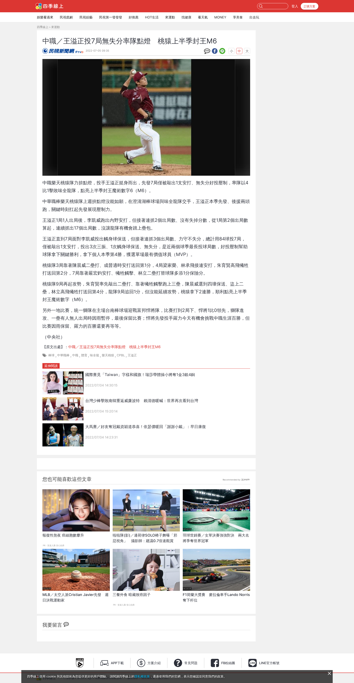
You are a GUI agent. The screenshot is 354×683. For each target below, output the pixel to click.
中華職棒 (63, 355)
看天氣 (203, 17)
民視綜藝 (86, 17)
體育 (84, 355)
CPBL (121, 355)
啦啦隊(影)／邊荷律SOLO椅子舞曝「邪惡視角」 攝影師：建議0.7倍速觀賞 (145, 538)
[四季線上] (49, 6)
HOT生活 (152, 17)
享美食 (238, 17)
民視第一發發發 (110, 17)
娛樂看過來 (45, 17)
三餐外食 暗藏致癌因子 (132, 594)
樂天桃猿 (108, 355)
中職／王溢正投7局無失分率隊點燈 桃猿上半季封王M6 (114, 347)
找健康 (186, 17)
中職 (75, 355)
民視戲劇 (66, 17)
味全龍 (94, 355)
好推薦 (133, 17)
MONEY (220, 17)
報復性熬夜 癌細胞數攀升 (63, 535)
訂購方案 (309, 6)
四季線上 (42, 27)
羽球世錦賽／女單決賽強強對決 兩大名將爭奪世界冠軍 (216, 538)
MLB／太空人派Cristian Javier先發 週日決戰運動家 (75, 597)
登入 (295, 6)
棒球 (51, 355)
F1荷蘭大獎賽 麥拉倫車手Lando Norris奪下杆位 (216, 597)
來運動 (170, 17)
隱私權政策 (142, 676)
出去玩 (254, 17)
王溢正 (132, 355)
